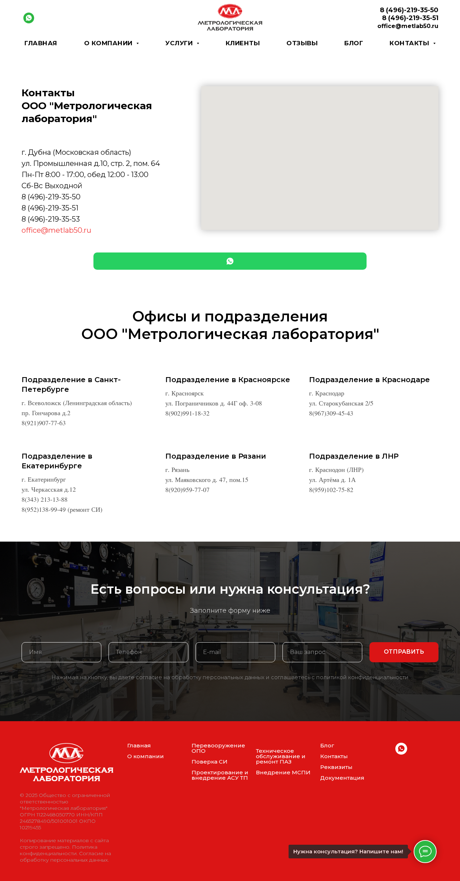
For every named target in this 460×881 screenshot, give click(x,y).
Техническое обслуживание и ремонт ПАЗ (280, 756)
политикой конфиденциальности (362, 677)
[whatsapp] (28, 18)
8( (311, 413)
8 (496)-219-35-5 (49, 219)
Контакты (334, 756)
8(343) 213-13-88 (45, 499)
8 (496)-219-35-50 (51, 197)
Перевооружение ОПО (218, 748)
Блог (353, 43)
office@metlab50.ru (56, 230)
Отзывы (302, 43)
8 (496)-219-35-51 (50, 208)
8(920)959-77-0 (185, 489)
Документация (342, 777)
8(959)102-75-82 (331, 489)
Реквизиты (336, 767)
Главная (41, 43)
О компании (145, 756)
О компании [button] (109, 43)
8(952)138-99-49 (44, 509)
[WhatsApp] (230, 261)
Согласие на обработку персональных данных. (65, 856)
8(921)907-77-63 (44, 422)
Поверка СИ (209, 761)
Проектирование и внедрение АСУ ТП (220, 775)
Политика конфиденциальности (58, 850)
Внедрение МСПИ (283, 772)
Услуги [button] (180, 43)
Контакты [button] (410, 43)
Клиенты (243, 43)
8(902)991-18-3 (185, 413)
